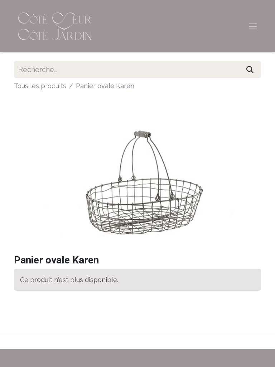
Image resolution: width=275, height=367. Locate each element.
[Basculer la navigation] (253, 26)
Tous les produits (40, 86)
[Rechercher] (250, 69)
